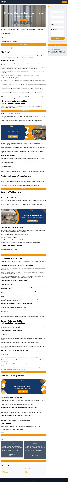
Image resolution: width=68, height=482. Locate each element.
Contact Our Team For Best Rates (23, 188)
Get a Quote (23, 19)
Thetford (25, 471)
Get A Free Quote (23, 461)
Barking (2, 431)
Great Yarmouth (5, 472)
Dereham (3, 475)
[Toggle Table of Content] (11, 48)
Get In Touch (57, 45)
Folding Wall (7, 29)
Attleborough (26, 470)
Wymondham (4, 473)
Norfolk (3, 470)
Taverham (4, 468)
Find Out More (23, 372)
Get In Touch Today (23, 44)
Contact (64, 1)
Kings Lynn (26, 472)
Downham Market (27, 473)
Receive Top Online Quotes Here (23, 110)
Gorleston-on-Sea (27, 468)
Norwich (3, 471)
